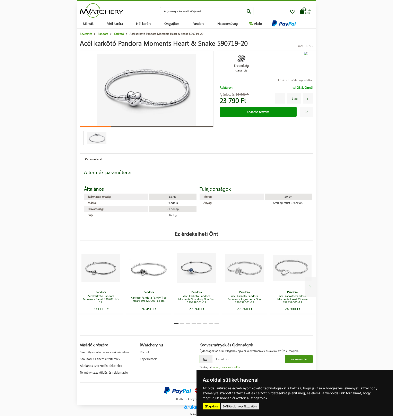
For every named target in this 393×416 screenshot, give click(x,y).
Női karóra (143, 23)
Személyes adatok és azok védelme (104, 352)
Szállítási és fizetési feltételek (100, 359)
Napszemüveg (227, 23)
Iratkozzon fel (298, 359)
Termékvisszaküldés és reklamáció (104, 372)
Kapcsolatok (148, 359)
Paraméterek (94, 159)
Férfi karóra (115, 23)
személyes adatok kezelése (226, 366)
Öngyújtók (171, 23)
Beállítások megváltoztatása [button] (240, 406)
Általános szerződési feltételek (101, 365)
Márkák (88, 23)
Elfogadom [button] (211, 406)
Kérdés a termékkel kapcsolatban (295, 80)
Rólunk (145, 352)
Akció (255, 23)
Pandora (198, 23)
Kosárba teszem (258, 112)
